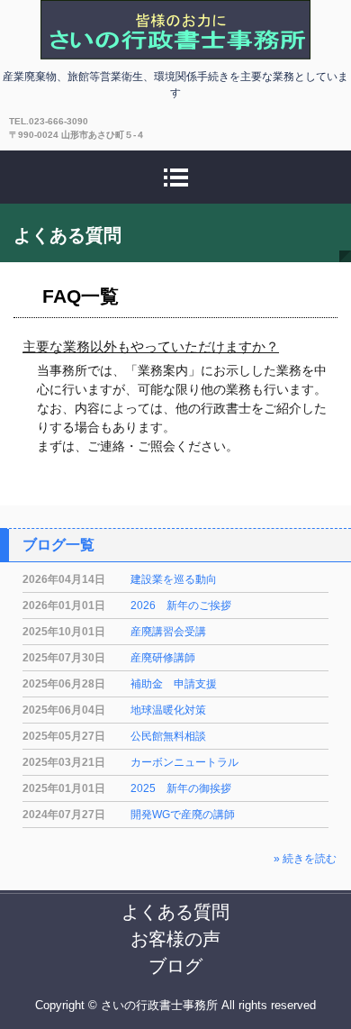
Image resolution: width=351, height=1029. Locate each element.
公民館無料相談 (168, 736)
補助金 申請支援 (173, 684)
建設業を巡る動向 (173, 579)
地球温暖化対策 (168, 710)
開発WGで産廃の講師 (182, 814)
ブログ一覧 (58, 544)
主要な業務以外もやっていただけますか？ (150, 346)
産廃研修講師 (162, 657)
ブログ (175, 966)
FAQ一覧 (80, 296)
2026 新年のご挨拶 (180, 605)
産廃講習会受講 (168, 631)
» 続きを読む (305, 858)
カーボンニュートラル (184, 762)
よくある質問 (176, 912)
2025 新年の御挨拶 (180, 788)
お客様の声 (175, 939)
